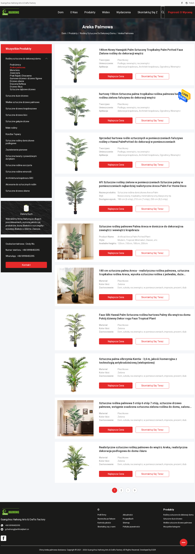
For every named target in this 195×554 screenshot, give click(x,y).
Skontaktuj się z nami (106, 527)
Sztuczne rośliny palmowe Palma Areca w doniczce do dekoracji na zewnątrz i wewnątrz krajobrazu (141, 228)
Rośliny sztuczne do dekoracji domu (98, 33)
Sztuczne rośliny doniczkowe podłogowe (20, 142)
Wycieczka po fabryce (106, 519)
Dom (64, 33)
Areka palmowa (17, 67)
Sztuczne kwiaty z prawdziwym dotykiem (21, 157)
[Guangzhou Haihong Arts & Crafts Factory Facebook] (182, 3)
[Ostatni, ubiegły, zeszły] (134, 490)
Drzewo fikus (16, 86)
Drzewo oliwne (17, 81)
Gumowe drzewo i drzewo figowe (26, 78)
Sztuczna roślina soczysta (19, 165)
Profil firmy (102, 515)
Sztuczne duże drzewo (17, 96)
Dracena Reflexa (18, 84)
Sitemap (126, 523)
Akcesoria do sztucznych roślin (21, 184)
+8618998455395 (31, 250)
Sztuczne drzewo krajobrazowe (21, 108)
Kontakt (26, 265)
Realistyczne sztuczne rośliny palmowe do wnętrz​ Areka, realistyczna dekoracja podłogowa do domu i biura (143, 449)
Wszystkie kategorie (171, 527)
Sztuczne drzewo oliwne (18, 191)
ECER (153, 550)
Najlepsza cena (116, 76)
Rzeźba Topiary (13, 134)
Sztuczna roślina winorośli (18, 171)
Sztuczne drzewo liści (16, 115)
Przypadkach (128, 519)
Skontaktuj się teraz (152, 76)
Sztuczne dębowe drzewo (22, 89)
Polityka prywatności (131, 527)
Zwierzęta (15, 73)
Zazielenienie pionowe (16, 150)
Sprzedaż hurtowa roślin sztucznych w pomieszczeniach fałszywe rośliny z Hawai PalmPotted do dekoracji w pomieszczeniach (141, 139)
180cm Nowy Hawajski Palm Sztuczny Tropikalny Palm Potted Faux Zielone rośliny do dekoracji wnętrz (141, 51)
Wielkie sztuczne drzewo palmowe (22, 102)
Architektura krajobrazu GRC (19, 178)
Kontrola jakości (104, 523)
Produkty (73, 33)
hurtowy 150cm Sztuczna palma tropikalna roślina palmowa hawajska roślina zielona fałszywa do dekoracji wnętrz (142, 95)
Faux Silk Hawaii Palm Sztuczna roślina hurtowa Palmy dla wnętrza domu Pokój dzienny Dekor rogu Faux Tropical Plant (144, 316)
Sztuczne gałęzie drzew (17, 121)
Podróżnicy (15, 65)
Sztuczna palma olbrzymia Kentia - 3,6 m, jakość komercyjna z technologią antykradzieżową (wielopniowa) (138, 360)
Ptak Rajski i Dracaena (21, 75)
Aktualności (128, 515)
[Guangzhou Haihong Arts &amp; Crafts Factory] (10, 12)
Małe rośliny (11, 128)
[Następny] (128, 490)
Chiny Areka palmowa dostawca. (53, 550)
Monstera (15, 70)
